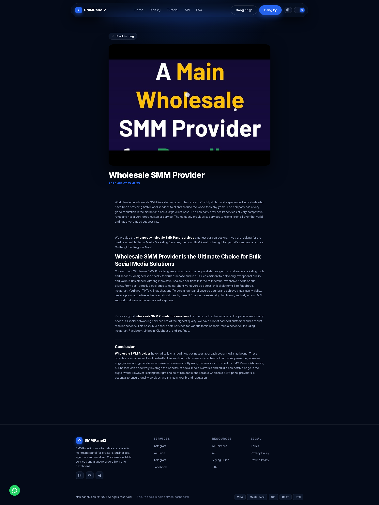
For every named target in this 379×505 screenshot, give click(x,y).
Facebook (160, 467)
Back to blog (125, 36)
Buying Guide (220, 460)
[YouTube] (90, 475)
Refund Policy (260, 460)
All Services (219, 446)
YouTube (159, 453)
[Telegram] (99, 475)
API (187, 10)
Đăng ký (270, 10)
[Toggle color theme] (299, 10)
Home (138, 10)
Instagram (160, 446)
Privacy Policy (260, 453)
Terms (255, 446)
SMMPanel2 (95, 10)
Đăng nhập (244, 10)
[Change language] (288, 10)
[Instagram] (80, 475)
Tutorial (172, 10)
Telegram (160, 460)
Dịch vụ (155, 10)
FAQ (199, 10)
